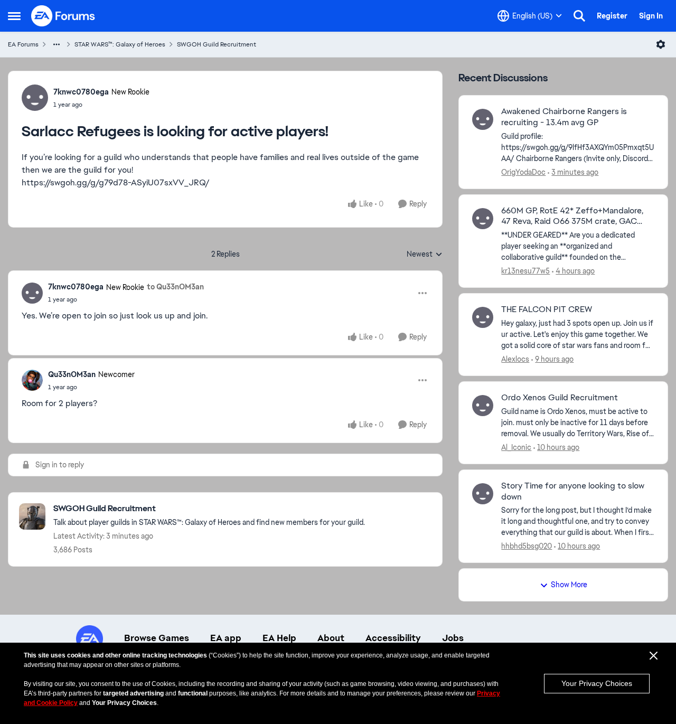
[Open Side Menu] (14, 16)
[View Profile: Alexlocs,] (482, 317)
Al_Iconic (516, 447)
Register (612, 16)
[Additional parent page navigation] (56, 44)
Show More (569, 584)
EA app (225, 638)
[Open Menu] (660, 44)
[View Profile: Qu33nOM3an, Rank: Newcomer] (32, 380)
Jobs (453, 638)
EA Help (279, 638)
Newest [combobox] (425, 254)
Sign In (651, 16)
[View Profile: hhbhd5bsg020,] (482, 493)
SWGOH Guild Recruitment (216, 44)
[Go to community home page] (63, 15)
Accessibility (393, 638)
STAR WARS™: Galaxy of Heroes (119, 44)
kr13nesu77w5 (525, 271)
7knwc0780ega (81, 92)
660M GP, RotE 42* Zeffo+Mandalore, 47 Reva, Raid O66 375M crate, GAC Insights (572, 216)
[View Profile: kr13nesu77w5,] (482, 218)
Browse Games (156, 638)
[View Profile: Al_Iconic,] (482, 405)
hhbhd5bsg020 (526, 546)
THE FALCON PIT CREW (546, 309)
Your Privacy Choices (596, 683)
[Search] (579, 16)
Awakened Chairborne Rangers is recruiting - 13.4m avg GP (564, 117)
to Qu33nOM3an (175, 287)
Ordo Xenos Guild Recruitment (559, 397)
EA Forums (23, 44)
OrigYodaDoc (523, 172)
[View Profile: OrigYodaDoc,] (482, 119)
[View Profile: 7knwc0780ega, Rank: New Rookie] (35, 97)
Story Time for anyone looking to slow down (572, 491)
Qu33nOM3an (72, 374)
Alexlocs (515, 359)
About (330, 638)
